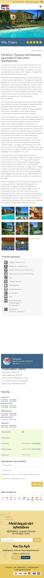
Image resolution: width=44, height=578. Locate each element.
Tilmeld (37, 540)
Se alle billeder (35, 238)
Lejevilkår (8, 517)
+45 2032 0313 (19, 2)
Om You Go (9, 519)
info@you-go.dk (34, 2)
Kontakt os (25, 557)
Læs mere (16, 557)
